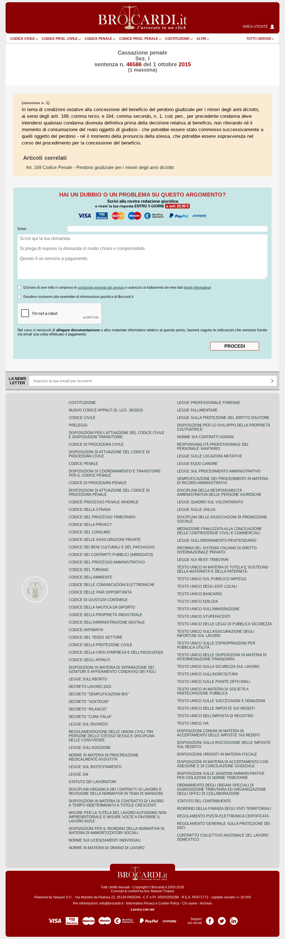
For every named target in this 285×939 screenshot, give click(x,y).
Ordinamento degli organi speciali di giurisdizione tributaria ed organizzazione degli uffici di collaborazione (221, 789)
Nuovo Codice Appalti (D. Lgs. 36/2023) (106, 410)
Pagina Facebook (210, 919)
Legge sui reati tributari (203, 560)
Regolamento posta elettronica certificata (223, 816)
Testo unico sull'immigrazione (208, 609)
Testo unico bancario (199, 594)
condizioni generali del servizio (101, 288)
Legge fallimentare (197, 410)
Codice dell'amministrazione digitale (107, 622)
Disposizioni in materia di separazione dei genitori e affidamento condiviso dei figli (112, 669)
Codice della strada (90, 509)
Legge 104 (78, 774)
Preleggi (78, 425)
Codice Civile (22, 39)
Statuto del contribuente (204, 801)
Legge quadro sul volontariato (210, 502)
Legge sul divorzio (88, 724)
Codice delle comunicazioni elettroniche (111, 585)
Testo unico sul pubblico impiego (211, 579)
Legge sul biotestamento (95, 767)
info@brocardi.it (111, 903)
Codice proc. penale (138, 39)
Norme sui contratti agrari (205, 437)
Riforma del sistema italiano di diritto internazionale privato (217, 550)
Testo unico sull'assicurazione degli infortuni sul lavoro (215, 633)
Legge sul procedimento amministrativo (219, 471)
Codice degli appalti (89, 660)
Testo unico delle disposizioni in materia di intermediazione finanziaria (222, 657)
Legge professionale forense (208, 403)
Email (22, 229)
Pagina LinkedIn (234, 919)
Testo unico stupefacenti (203, 616)
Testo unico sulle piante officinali (213, 682)
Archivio (206, 903)
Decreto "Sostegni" (89, 702)
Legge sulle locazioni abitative (209, 456)
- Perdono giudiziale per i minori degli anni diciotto (100, 167)
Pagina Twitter (222, 919)
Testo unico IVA (193, 723)
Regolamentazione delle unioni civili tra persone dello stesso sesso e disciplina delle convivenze (111, 736)
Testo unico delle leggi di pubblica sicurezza (224, 624)
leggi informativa (197, 288)
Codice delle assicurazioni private (105, 540)
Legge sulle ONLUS (196, 509)
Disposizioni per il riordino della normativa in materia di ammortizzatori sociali (116, 831)
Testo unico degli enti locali (207, 586)
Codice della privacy (90, 525)
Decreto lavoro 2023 (90, 687)
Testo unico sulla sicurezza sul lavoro (218, 667)
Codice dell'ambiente (90, 577)
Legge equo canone (197, 464)
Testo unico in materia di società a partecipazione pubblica (213, 691)
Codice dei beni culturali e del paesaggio (112, 547)
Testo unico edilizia (197, 601)
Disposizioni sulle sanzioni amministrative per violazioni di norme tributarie (221, 775)
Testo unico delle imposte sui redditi (216, 708)
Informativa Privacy (140, 903)
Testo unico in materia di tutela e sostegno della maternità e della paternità (222, 569)
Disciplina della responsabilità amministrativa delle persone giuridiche (219, 492)
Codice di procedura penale (98, 483)
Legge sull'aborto (88, 679)
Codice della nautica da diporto (102, 607)
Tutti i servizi (258, 39)
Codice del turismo (89, 570)
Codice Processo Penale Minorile (104, 502)
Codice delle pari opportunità (100, 592)
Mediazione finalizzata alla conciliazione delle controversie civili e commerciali (219, 531)
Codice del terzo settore (95, 637)
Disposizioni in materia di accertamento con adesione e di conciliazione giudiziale (222, 764)
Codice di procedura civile (96, 444)
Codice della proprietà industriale (105, 615)
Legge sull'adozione (90, 748)
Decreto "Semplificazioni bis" (99, 694)
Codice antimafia (86, 630)
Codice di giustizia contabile (98, 600)
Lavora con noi (142, 909)
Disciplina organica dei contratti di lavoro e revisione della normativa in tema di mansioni (116, 791)
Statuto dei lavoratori (92, 782)
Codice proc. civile (60, 39)
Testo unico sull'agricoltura (207, 674)
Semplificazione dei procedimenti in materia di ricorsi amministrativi (222, 481)
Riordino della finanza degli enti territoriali (224, 808)
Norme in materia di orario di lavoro (106, 848)
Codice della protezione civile (100, 645)
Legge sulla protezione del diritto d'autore (223, 418)
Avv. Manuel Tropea (159, 891)
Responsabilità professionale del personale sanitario (213, 446)
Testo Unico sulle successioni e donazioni (221, 701)
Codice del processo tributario (102, 517)
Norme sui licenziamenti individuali (105, 840)
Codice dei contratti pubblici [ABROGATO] (111, 555)
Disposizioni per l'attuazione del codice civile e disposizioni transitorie (116, 435)
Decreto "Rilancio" (88, 709)
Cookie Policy (168, 903)
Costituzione (177, 39)
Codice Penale (98, 39)
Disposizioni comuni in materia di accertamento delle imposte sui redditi (218, 733)
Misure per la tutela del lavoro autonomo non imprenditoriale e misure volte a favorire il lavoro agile (117, 817)
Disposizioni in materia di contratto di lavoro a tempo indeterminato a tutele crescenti (116, 803)
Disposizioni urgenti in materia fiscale (217, 754)
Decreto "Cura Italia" (90, 717)
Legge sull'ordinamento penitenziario (216, 540)
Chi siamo (189, 903)
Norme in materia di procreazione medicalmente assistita (104, 757)
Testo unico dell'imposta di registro (215, 716)
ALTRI (201, 39)
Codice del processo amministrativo (107, 562)
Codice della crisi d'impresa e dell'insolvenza (116, 652)
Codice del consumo (89, 532)
